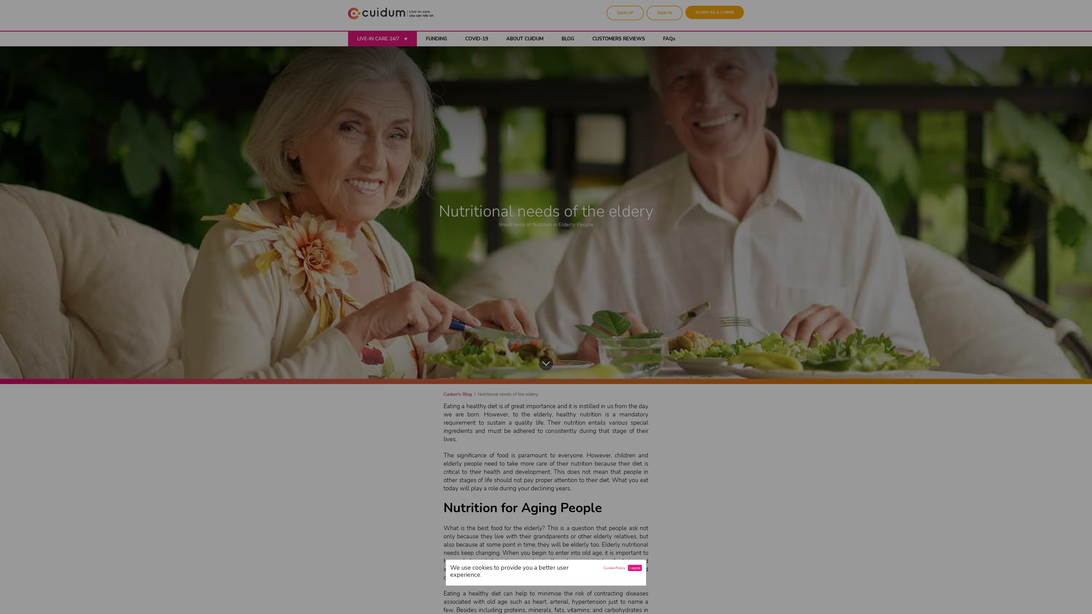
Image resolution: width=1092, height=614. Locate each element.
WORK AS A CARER (714, 12)
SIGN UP (625, 13)
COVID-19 (476, 39)
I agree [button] (635, 568)
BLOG (568, 39)
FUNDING (436, 39)
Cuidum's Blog (458, 394)
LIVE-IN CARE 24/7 (379, 39)
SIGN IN (664, 13)
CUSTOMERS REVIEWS (618, 39)
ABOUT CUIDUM (524, 39)
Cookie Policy (614, 568)
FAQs (669, 39)
